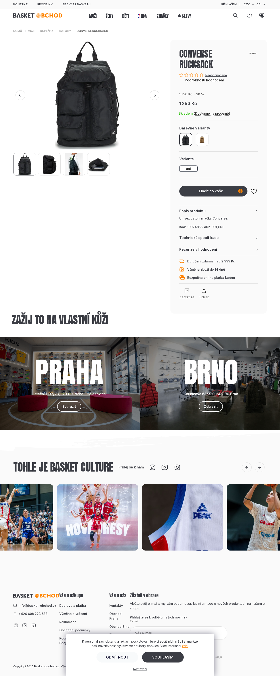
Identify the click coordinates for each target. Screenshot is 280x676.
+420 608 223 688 (33, 614)
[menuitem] (93, 15)
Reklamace (67, 622)
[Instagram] (177, 467)
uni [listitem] (188, 168)
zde (185, 646)
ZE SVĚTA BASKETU (76, 4)
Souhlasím (162, 657)
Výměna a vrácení (73, 614)
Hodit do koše (211, 191)
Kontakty (116, 605)
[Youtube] (165, 467)
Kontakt (20, 4)
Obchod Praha (115, 616)
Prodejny (45, 4)
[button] (20, 95)
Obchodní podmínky (74, 630)
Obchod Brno (119, 626)
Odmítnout (117, 657)
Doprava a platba (72, 605)
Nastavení (140, 669)
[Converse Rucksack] (202, 139)
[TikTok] (152, 467)
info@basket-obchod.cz (37, 605)
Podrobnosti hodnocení (204, 80)
